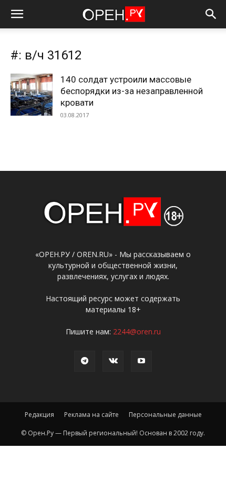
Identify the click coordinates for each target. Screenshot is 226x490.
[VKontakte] (113, 361)
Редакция (39, 414)
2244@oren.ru (137, 331)
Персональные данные (165, 414)
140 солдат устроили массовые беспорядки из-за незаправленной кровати (131, 91)
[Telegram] (84, 361)
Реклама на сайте (91, 414)
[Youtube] (141, 361)
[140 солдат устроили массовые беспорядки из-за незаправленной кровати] (32, 95)
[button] (17, 14)
